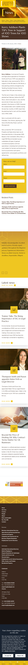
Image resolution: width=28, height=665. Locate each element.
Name (5, 164)
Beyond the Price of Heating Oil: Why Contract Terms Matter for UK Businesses (13, 439)
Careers (4, 511)
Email (4, 171)
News (7, 20)
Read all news (7, 285)
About (3, 516)
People (3, 513)
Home (3, 20)
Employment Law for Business (10, 540)
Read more (6, 343)
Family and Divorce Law (8, 555)
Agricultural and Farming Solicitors (11, 532)
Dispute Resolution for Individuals (10, 553)
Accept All (8, 655)
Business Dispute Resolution (9, 538)
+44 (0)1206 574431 (9, 583)
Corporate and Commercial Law (10, 536)
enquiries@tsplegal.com (8, 587)
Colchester (5, 568)
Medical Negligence (7, 551)
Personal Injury (5, 557)
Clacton (4, 589)
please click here (9, 651)
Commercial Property (7, 534)
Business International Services (10, 530)
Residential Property (7, 563)
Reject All (20, 655)
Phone (5, 178)
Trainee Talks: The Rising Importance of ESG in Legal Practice (13, 318)
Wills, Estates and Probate (8, 561)
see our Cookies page (13, 647)
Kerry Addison (6, 74)
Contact (4, 522)
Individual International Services (10, 549)
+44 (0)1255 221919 (9, 601)
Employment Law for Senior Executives (12, 559)
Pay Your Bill (5, 520)
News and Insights (6, 518)
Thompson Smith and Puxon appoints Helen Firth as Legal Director (14, 379)
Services (4, 509)
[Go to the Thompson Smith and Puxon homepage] (8, 3)
